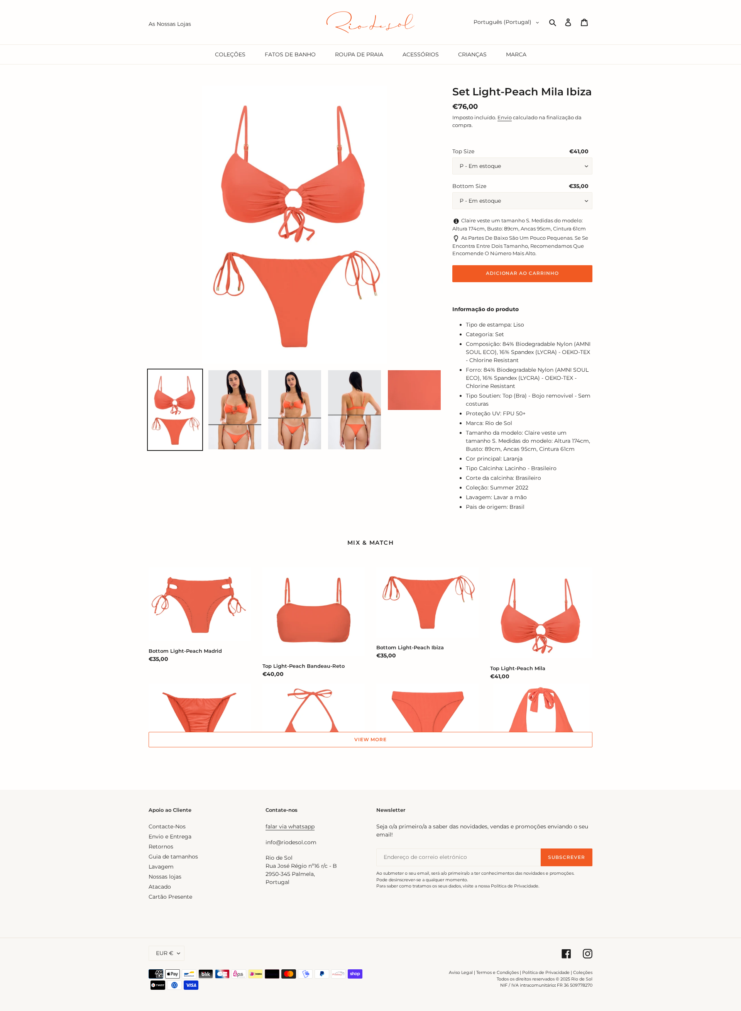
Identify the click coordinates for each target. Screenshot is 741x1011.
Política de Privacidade (546, 972)
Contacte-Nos (167, 826)
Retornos (161, 846)
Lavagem (161, 866)
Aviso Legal (461, 972)
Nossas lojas (165, 876)
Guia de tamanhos (173, 856)
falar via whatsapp (290, 826)
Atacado (160, 886)
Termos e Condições (497, 972)
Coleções (582, 972)
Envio (504, 117)
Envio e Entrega (170, 836)
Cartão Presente (170, 896)
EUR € (164, 953)
